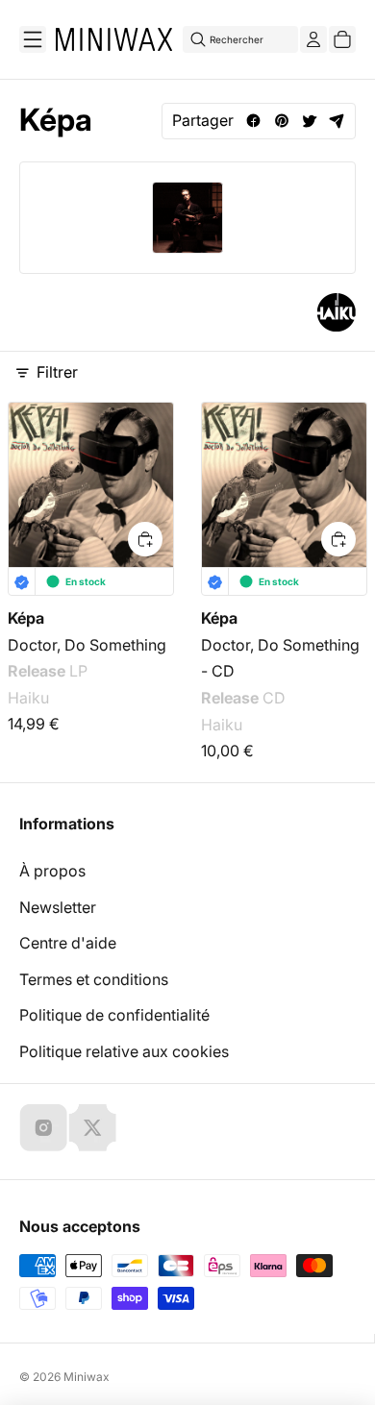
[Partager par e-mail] (337, 120)
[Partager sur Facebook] (253, 120)
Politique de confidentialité (114, 1014)
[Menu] (32, 39)
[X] (92, 1127)
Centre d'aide (67, 942)
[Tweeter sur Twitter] (309, 120)
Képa (26, 618)
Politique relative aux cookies (124, 1051)
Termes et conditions (93, 979)
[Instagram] (43, 1127)
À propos (52, 870)
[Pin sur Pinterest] (281, 120)
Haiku (28, 697)
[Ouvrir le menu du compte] (313, 39)
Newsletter (57, 907)
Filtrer (57, 372)
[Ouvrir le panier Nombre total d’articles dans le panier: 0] (342, 39)
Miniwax (86, 1376)
